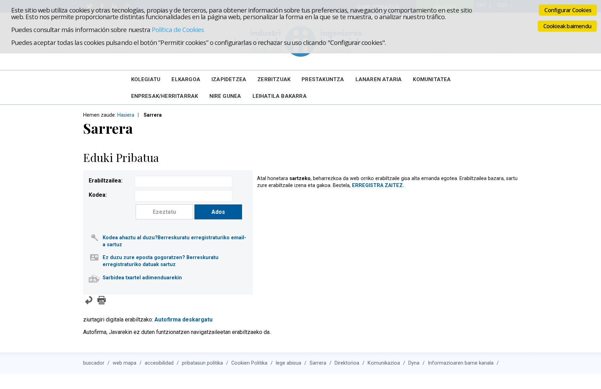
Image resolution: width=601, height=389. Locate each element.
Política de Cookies (178, 29)
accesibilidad (159, 363)
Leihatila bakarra (280, 96)
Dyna (413, 363)
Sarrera (318, 363)
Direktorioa (347, 363)
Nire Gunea (225, 96)
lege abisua (288, 363)
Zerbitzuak (273, 79)
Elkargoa (185, 79)
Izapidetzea (228, 79)
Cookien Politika (249, 363)
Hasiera (125, 115)
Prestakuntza (323, 79)
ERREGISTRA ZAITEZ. (378, 185)
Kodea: (98, 195)
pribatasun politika (202, 363)
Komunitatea (432, 79)
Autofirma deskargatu (183, 319)
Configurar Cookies (567, 10)
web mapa (124, 363)
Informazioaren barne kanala (461, 363)
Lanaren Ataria (378, 79)
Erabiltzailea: (105, 180)
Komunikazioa (384, 363)
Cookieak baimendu (567, 26)
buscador (93, 363)
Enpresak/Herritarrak (164, 96)
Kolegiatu (146, 79)
